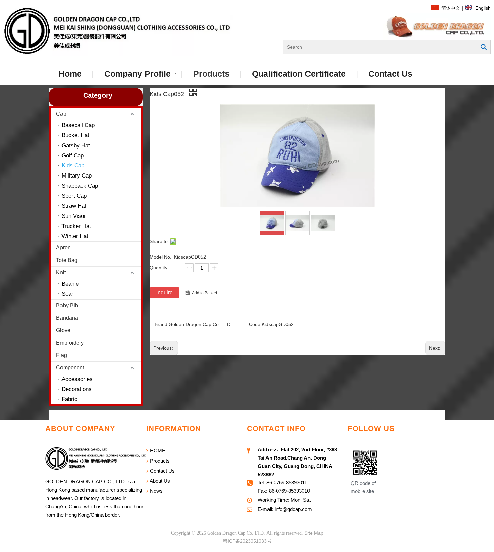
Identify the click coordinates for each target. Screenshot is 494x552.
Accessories (77, 379)
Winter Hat (74, 236)
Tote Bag (66, 260)
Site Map (313, 533)
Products (211, 73)
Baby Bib (67, 305)
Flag (61, 355)
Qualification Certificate (299, 73)
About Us (159, 481)
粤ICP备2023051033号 (247, 541)
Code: (255, 324)
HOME (157, 451)
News (156, 491)
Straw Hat (73, 206)
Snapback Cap (79, 186)
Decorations (76, 389)
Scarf (68, 294)
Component (70, 367)
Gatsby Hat (75, 145)
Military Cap (76, 175)
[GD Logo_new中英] (118, 31)
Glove (63, 330)
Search (483, 47)
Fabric (69, 399)
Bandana (67, 318)
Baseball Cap (78, 125)
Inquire (164, 292)
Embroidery (70, 343)
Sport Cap (74, 196)
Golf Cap (72, 155)
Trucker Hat (76, 226)
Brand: (162, 324)
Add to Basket (204, 293)
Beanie (70, 284)
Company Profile (137, 73)
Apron (63, 247)
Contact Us (390, 73)
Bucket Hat (75, 135)
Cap (61, 114)
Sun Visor (73, 216)
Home (70, 73)
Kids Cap (72, 165)
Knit (61, 272)
